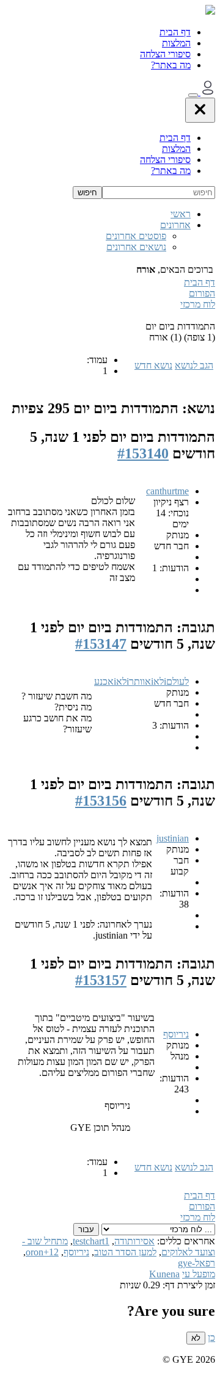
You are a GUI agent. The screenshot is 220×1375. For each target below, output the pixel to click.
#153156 (101, 801)
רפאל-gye (196, 1263)
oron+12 (42, 1252)
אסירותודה (134, 1241)
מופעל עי (198, 1274)
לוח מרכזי (197, 304)
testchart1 (91, 1241)
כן (211, 1337)
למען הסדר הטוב (125, 1252)
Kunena (164, 1274)
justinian (172, 838)
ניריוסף (176, 1034)
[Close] (200, 110)
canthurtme (167, 491)
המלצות (176, 43)
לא (195, 1338)
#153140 (143, 453)
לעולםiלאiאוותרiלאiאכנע (141, 681)
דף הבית (175, 32)
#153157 (101, 980)
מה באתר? (171, 65)
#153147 (101, 644)
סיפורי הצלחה (165, 54)
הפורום (202, 293)
